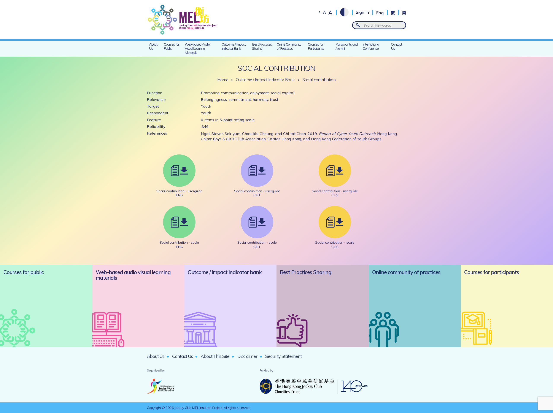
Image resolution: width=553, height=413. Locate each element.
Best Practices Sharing (262, 46)
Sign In (362, 12)
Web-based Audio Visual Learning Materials (197, 48)
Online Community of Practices (289, 46)
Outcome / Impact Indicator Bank (234, 46)
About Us (153, 46)
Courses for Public (171, 46)
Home (222, 80)
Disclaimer (247, 356)
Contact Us (396, 46)
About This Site (215, 356)
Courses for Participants (316, 46)
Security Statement (283, 356)
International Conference (371, 46)
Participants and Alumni (346, 46)
